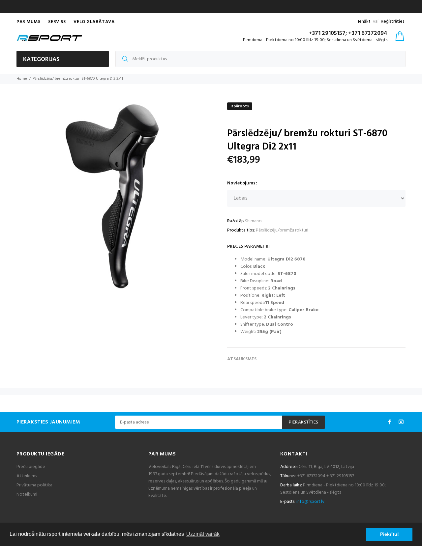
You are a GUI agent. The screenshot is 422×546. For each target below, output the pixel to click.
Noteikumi (26, 494)
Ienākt (364, 21)
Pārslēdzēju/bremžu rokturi (282, 230)
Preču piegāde (30, 467)
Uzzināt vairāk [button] (203, 534)
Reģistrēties (392, 21)
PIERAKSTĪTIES (303, 422)
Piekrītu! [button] (389, 534)
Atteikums (26, 476)
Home (21, 78)
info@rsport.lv (310, 501)
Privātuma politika (34, 485)
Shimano (253, 221)
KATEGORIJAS (41, 59)
